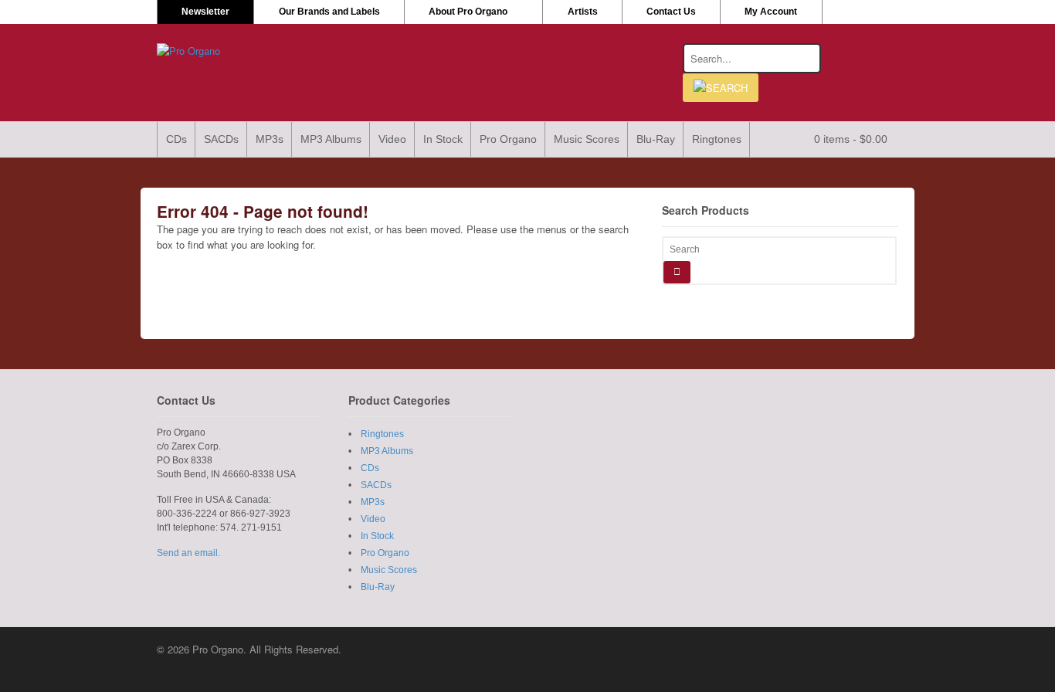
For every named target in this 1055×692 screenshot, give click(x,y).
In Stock (443, 139)
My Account (771, 11)
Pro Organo (508, 139)
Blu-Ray (655, 139)
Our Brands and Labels (329, 11)
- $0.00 (850, 139)
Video (392, 139)
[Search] (676, 272)
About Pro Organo (468, 11)
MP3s (269, 139)
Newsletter (205, 11)
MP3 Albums (330, 139)
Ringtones (716, 139)
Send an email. (188, 553)
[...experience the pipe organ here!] (188, 50)
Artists (583, 11)
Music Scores (586, 139)
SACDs (221, 139)
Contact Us (671, 11)
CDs (176, 139)
